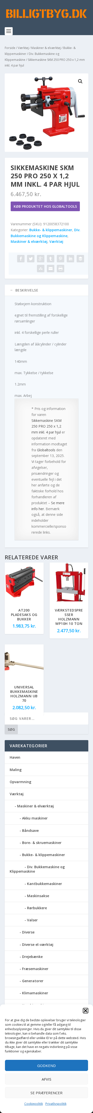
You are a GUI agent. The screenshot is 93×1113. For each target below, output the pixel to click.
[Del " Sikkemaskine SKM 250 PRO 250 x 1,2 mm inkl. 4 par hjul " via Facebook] (21, 258)
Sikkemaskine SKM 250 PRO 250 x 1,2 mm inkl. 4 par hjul (46, 426)
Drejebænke (32, 956)
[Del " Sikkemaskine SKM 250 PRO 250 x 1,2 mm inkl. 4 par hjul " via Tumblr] (50, 258)
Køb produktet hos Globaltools (45, 206)
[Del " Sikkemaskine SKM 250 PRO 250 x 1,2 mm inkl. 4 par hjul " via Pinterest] (60, 258)
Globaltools (46, 450)
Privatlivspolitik (55, 1104)
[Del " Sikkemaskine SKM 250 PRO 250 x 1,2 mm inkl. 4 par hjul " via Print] (60, 268)
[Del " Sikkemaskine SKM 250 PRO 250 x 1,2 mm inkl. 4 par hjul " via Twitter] (30, 258)
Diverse (28, 932)
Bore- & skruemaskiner (42, 842)
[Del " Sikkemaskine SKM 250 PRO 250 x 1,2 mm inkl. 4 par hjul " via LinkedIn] (70, 258)
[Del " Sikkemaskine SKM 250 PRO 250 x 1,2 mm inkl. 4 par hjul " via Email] (50, 268)
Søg (11, 729)
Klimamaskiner (35, 993)
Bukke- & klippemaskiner (50, 229)
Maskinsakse (38, 895)
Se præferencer (46, 1092)
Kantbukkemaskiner (44, 883)
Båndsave (30, 830)
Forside (10, 48)
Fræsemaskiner (35, 968)
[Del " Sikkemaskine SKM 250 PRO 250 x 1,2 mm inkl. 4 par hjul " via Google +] (40, 258)
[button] (85, 1010)
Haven (15, 757)
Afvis (46, 1079)
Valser (32, 920)
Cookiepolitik (33, 1104)
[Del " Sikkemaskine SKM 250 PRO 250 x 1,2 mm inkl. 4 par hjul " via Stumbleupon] (40, 268)
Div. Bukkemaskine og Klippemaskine (37, 869)
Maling (16, 769)
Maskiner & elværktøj (46, 48)
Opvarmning (20, 781)
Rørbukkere (37, 908)
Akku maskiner (35, 818)
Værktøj (23, 48)
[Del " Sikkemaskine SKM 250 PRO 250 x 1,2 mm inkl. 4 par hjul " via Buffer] (80, 258)
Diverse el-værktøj (37, 944)
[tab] (47, 290)
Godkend (46, 1065)
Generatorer (32, 980)
